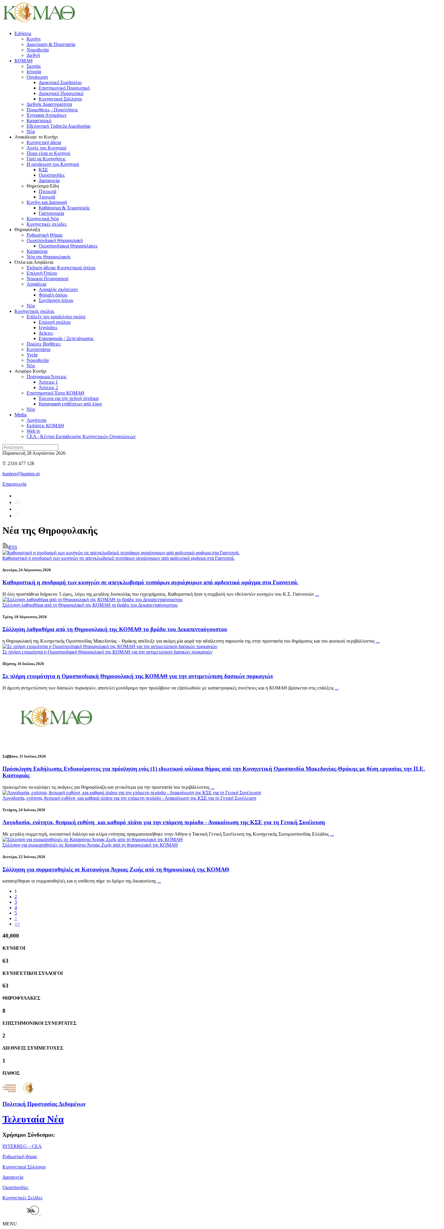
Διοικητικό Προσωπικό (61, 93)
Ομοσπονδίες (52, 175)
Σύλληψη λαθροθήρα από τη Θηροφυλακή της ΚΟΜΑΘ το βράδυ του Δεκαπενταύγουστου (114, 629)
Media (20, 414)
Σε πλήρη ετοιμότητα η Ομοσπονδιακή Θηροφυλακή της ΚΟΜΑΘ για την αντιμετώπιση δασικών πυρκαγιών (137, 676)
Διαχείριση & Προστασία (51, 44)
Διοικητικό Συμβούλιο (60, 82)
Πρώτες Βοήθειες (44, 343)
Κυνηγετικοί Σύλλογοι (60, 98)
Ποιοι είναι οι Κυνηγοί (48, 153)
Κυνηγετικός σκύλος (34, 311)
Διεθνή (33, 55)
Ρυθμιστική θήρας (19, 1156)
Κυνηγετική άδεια (44, 142)
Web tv (33, 431)
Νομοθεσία (38, 49)
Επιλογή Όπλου (42, 273)
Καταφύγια (37, 251)
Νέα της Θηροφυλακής (49, 256)
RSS (12, 547)
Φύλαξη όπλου (53, 294)
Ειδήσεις (22, 33)
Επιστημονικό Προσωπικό (64, 87)
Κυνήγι (33, 38)
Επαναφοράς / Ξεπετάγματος (66, 338)
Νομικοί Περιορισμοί (47, 278)
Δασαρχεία (49, 180)
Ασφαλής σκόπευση (58, 289)
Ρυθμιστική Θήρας (45, 235)
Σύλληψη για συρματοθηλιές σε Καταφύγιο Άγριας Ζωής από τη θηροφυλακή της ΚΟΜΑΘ (115, 869)
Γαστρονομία (51, 213)
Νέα (31, 131)
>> (17, 923)
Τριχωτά (47, 196)
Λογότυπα (36, 420)
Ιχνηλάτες (48, 327)
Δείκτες (46, 333)
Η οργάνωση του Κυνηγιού (53, 164)
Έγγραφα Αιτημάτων (46, 115)
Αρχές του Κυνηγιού (46, 147)
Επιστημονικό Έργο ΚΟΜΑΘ (55, 392)
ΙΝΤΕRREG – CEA (22, 1146)
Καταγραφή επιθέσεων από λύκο (70, 403)
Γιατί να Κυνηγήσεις (46, 158)
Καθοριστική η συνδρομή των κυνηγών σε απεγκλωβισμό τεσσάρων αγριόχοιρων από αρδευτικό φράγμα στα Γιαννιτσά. (150, 582)
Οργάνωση (37, 77)
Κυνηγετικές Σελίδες (22, 1197)
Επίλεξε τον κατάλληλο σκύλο (56, 316)
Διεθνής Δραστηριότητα (49, 104)
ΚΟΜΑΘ (23, 60)
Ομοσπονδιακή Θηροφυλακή (55, 240)
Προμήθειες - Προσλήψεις (52, 109)
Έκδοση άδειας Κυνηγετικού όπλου (61, 267)
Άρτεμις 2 (48, 387)
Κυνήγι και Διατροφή (47, 202)
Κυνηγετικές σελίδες (47, 224)
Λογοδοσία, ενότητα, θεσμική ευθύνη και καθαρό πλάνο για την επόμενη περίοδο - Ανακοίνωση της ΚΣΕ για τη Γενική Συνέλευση (163, 822)
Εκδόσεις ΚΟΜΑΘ (45, 425)
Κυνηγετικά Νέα (43, 218)
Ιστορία (34, 71)
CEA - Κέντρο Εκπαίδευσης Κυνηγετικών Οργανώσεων (81, 436)
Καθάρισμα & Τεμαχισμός (64, 207)
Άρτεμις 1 (48, 382)
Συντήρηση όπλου (56, 300)
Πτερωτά (47, 191)
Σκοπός (34, 66)
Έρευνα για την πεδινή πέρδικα (68, 398)
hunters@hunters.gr (21, 473)
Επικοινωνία (14, 484)
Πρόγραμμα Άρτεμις (46, 376)
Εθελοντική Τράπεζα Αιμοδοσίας (59, 126)
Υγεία (32, 354)
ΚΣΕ (43, 169)
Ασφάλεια (36, 284)
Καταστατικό (39, 120)
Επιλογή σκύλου (55, 322)
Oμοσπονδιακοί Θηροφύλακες (68, 245)
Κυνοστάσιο (38, 349)
